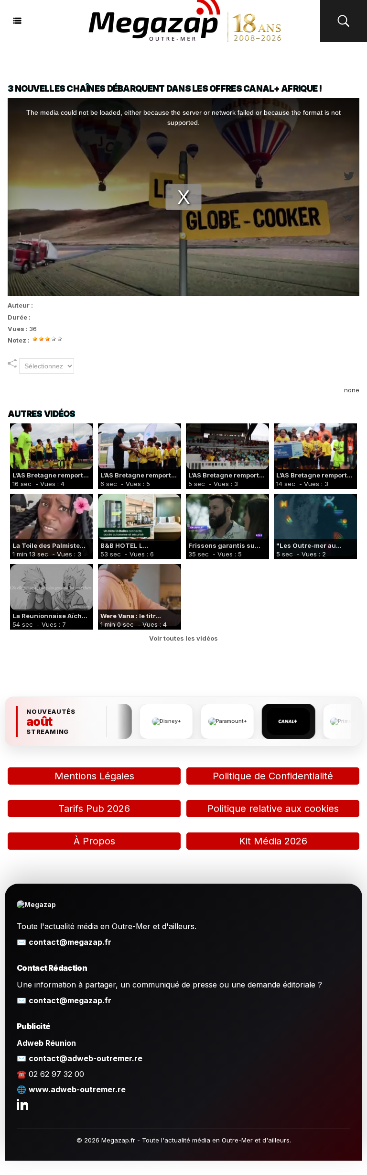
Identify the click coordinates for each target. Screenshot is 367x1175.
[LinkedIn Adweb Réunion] (22, 1104)
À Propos (94, 841)
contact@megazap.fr (70, 942)
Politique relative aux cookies (273, 808)
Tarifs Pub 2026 (94, 808)
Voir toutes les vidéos (183, 638)
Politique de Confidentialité (273, 776)
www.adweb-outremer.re (77, 1089)
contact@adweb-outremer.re (85, 1058)
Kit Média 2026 (273, 841)
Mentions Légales (94, 776)
